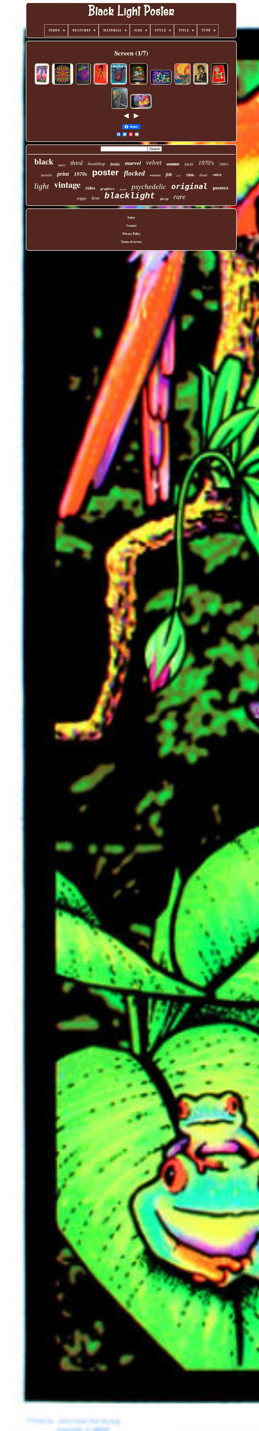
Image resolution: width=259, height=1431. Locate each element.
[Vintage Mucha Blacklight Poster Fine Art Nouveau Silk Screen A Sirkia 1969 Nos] (83, 84)
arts (179, 175)
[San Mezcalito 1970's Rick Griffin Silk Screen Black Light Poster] (138, 84)
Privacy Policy (131, 233)
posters (220, 187)
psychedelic (149, 186)
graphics (107, 189)
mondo (46, 175)
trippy (82, 198)
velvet (154, 162)
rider (90, 187)
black (43, 161)
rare (179, 197)
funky (115, 164)
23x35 (188, 164)
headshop (96, 163)
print (63, 174)
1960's (223, 164)
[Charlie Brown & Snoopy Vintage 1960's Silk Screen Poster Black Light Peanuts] (219, 84)
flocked (134, 173)
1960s (190, 175)
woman (173, 163)
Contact (131, 225)
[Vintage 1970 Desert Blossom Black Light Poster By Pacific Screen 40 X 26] (42, 84)
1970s (80, 174)
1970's (206, 163)
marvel (133, 163)
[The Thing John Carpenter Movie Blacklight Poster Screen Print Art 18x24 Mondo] (119, 84)
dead (203, 175)
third (76, 162)
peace (61, 164)
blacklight (129, 196)
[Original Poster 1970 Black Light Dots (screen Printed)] (62, 84)
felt (169, 174)
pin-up (164, 199)
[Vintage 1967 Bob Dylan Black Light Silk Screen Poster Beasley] (200, 84)
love (95, 198)
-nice (217, 174)
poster (105, 172)
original (189, 186)
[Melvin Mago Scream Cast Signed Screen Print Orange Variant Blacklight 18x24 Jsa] (119, 108)
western (155, 175)
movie (123, 189)
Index (131, 217)
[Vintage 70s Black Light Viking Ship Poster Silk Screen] (182, 84)
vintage (67, 184)
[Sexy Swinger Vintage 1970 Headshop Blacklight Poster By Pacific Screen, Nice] (141, 108)
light (41, 186)
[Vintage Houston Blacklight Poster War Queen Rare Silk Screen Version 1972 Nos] (101, 84)
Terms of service (131, 242)
